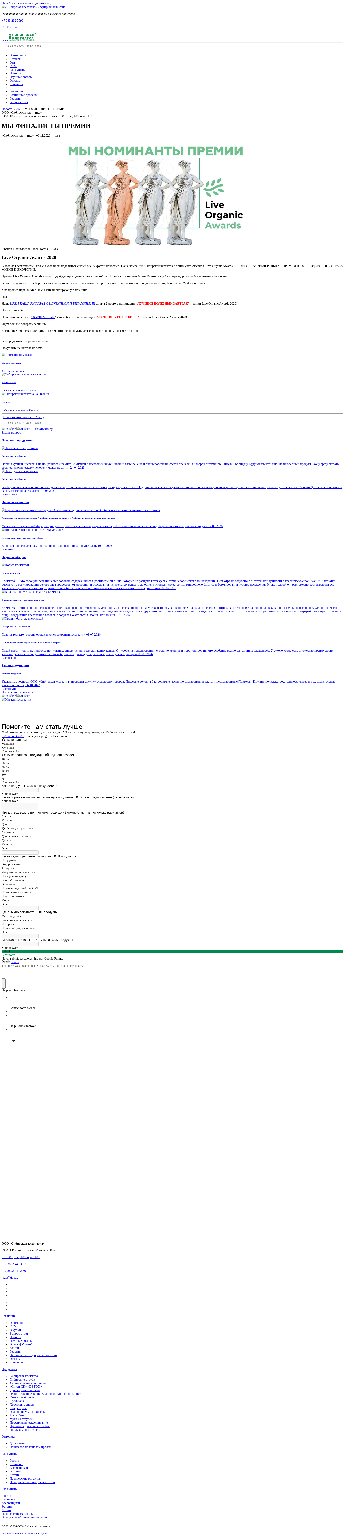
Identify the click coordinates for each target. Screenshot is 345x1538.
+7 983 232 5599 (12, 20)
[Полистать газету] (16, 696)
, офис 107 (21, 1257)
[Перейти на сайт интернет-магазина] (16, 699)
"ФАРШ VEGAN (43, 317)
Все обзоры (9, 657)
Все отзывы (10, 494)
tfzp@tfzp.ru (10, 27)
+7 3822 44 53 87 (14, 1264)
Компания (8, 1316)
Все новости (10, 549)
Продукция (9, 1369)
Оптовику (8, 1436)
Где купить (9, 1453)
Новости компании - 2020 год (23, 417)
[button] (14, 557)
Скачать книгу (42, 429)
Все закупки (10, 688)
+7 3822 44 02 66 (14, 1270)
